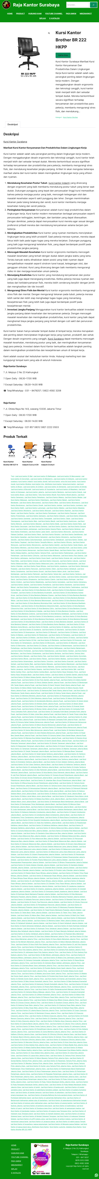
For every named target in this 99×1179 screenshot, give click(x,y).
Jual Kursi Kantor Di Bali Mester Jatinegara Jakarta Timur (49, 955)
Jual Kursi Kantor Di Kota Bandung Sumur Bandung (47, 624)
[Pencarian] (93, 4)
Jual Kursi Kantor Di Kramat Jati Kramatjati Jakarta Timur (65, 979)
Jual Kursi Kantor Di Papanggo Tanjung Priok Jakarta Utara (65, 1061)
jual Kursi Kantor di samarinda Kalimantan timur (49, 1098)
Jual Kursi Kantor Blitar (50, 502)
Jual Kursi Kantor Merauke (43, 664)
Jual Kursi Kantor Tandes (74, 540)
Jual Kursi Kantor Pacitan (25, 513)
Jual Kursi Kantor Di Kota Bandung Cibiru (39, 608)
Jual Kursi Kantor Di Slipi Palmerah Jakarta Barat (39, 770)
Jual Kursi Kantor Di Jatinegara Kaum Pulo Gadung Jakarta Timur (34, 952)
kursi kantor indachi (59, 183)
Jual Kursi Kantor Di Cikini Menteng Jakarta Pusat (34, 698)
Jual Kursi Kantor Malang (55, 497)
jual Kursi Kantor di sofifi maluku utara (31, 1119)
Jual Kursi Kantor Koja (68, 550)
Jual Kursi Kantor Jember (53, 505)
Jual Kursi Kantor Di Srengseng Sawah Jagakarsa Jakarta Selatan (55, 891)
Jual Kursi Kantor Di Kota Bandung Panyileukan (37, 619)
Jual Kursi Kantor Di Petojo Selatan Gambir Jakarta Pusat (43, 682)
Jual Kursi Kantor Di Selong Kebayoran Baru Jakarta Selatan (58, 828)
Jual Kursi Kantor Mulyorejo (61, 532)
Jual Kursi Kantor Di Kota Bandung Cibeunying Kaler (40, 606)
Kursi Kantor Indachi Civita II (47, 463)
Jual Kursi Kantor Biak (25, 664)
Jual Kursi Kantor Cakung (69, 561)
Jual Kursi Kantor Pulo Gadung (72, 555)
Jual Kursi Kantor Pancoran (28, 569)
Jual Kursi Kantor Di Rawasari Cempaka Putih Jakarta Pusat (56, 719)
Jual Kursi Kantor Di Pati (27, 640)
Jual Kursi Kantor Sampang (36, 516)
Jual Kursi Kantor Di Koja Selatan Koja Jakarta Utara (30, 1045)
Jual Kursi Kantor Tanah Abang (71, 545)
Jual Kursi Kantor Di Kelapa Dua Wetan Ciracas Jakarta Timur (56, 1000)
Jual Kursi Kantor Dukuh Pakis (71, 524)
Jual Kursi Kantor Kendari (56, 656)
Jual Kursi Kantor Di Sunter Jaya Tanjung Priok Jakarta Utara (48, 1066)
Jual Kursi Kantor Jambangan (26, 529)
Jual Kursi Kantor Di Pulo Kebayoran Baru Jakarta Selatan (38, 838)
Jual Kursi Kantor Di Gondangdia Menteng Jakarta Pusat (42, 701)
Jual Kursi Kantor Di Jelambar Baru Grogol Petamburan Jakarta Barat (56, 780)
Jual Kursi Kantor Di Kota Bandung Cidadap (26, 611)
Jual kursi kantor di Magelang (67, 489)
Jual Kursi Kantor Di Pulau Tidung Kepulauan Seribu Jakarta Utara (51, 1082)
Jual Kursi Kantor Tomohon (43, 661)
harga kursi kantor (69, 484)
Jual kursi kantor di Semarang (55, 487)
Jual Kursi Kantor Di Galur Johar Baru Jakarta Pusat (34, 714)
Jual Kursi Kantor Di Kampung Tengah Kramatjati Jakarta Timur (45, 984)
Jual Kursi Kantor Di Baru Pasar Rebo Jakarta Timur (29, 1008)
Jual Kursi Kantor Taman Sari (51, 574)
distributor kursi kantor (53, 484)
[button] (49, 33)
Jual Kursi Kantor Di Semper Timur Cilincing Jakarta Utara (62, 1037)
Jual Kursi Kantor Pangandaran (27, 587)
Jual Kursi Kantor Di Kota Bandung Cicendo (70, 608)
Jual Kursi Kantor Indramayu (76, 582)
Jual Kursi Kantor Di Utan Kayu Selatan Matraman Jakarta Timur (45, 936)
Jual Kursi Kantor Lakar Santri (39, 532)
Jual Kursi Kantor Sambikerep (72, 534)
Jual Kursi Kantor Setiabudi (66, 569)
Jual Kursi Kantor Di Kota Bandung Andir (36, 590)
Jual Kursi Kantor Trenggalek (41, 518)
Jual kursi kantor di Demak (77, 487)
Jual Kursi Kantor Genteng (37, 526)
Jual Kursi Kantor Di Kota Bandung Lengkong (45, 616)
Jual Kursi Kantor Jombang (73, 505)
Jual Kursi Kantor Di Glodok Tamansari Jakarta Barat (56, 743)
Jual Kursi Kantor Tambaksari (53, 540)
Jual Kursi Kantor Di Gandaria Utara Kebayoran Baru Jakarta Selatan (48, 833)
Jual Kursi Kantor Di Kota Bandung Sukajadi (57, 622)
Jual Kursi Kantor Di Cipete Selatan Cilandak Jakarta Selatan (33, 865)
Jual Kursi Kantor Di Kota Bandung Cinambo (59, 611)
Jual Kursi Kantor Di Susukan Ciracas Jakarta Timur (60, 1002)
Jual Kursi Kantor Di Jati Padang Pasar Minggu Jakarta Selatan (40, 881)
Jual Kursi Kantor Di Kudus (65, 637)
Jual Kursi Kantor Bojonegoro (69, 502)
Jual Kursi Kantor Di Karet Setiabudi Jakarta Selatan (64, 923)
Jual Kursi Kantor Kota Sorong (66, 667)
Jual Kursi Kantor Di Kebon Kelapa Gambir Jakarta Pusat (31, 677)
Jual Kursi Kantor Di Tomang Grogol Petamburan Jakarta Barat (61, 775)
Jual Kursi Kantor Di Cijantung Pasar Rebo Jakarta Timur (64, 1005)
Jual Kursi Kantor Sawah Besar (48, 550)
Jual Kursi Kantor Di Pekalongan (35, 635)
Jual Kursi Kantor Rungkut (51, 534)
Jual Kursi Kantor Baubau (57, 659)
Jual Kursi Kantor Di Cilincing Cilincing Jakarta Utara (54, 1034)
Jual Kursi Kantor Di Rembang (48, 640)
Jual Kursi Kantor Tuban (61, 518)
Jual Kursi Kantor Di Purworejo (71, 640)
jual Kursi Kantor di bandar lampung (29, 1092)
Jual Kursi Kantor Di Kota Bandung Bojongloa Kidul (33, 603)
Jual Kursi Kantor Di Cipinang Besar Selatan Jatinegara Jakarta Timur (55, 963)
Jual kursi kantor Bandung (54, 492)
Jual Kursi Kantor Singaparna (26, 579)
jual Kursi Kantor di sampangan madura (67, 1108)
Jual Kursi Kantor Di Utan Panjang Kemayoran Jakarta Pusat (44, 733)
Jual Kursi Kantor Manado (20, 656)
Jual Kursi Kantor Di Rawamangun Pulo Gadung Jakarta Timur (44, 947)
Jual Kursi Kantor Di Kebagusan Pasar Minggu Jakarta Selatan (51, 876)
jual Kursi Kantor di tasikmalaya (64, 1106)
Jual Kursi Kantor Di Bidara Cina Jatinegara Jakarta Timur (64, 958)
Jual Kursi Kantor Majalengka (33, 582)
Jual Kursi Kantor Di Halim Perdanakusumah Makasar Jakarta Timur (59, 989)
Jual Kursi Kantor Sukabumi (37, 577)
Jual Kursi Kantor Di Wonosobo (43, 643)
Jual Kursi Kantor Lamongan (35, 508)
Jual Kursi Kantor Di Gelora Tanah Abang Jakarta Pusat (61, 693)
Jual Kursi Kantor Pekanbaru (34, 497)
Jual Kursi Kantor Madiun (55, 508)
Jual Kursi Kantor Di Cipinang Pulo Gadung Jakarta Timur (64, 950)
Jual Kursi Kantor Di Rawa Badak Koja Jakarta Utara (69, 1045)
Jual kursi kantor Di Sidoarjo (63, 479)
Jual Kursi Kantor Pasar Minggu (34, 566)
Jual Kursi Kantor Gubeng (57, 526)
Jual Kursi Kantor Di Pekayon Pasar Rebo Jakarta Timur (49, 997)
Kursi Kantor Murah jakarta (67, 495)
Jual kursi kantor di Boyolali (21, 489)
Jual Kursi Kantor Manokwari (64, 664)
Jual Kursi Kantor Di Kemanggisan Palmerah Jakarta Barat (37, 788)
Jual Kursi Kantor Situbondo (76, 516)
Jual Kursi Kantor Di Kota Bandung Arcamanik (35, 592)
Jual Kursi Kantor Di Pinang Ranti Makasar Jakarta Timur (50, 987)
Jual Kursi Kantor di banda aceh (52, 1087)
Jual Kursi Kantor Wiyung (63, 542)
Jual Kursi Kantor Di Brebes (25, 637)
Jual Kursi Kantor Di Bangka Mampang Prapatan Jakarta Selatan (61, 897)
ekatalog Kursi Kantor (74, 1127)
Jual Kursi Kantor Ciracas (29, 561)
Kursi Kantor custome (57, 1127)
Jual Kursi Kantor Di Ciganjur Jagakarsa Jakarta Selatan (43, 889)
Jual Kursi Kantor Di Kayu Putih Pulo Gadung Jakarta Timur (37, 944)
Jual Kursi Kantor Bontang (51, 653)
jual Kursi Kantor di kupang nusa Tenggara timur (53, 1111)
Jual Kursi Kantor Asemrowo (66, 521)
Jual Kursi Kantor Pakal (32, 534)
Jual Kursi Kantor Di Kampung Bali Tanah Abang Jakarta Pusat (50, 690)
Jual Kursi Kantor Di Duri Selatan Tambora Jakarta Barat (63, 762)
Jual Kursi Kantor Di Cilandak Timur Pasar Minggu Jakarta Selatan (58, 883)
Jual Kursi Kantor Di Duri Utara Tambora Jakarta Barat (31, 764)
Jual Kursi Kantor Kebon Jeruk (55, 571)
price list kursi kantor (68, 481)
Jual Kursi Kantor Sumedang (55, 582)
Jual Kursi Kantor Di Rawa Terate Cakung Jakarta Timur (36, 1026)
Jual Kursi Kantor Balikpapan (52, 648)
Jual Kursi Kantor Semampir (38, 537)
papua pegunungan (40, 1124)
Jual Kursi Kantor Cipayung (49, 561)
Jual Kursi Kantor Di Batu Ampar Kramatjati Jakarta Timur (32, 981)
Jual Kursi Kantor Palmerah (30, 574)
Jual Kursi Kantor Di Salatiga (59, 627)
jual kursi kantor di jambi (31, 1087)
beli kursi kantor (54, 481)
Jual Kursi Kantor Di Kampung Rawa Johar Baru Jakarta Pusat (44, 717)
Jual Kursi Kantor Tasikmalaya (69, 587)
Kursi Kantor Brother (70, 117)
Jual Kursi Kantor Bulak (51, 524)
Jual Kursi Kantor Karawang (62, 585)
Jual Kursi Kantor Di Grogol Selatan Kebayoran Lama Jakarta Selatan (53, 846)
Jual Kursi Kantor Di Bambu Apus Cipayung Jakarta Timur (61, 1021)
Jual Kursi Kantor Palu (38, 656)
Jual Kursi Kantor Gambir (51, 545)
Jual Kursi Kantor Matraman (50, 555)
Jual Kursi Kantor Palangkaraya (43, 651)
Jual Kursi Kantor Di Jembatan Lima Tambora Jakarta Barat (56, 759)
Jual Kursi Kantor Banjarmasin (74, 648)
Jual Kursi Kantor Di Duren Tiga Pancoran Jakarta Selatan (38, 902)
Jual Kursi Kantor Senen (36, 548)
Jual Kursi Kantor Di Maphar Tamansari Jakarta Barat (68, 749)
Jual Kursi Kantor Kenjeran (71, 529)
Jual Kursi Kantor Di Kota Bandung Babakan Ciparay (35, 595)
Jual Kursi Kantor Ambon (41, 675)
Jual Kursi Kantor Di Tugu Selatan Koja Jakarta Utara (35, 1053)
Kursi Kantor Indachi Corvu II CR (30, 463)
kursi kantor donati (40, 481)
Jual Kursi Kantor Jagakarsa (57, 566)
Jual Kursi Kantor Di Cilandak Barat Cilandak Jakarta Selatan (52, 868)
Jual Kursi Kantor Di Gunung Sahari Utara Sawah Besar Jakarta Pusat (60, 735)
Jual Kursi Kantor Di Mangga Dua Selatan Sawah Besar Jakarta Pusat (36, 738)
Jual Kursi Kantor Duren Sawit (39, 558)
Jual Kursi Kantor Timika (25, 667)
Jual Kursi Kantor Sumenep (20, 518)
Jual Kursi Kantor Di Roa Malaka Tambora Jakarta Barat (49, 756)
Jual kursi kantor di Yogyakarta (43, 489)
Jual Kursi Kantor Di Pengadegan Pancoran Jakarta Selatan (44, 905)
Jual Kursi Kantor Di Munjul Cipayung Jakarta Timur (48, 1016)
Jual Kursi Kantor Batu (29, 521)
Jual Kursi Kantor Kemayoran (25, 550)
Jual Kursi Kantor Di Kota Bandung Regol (25, 622)
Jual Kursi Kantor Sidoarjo (56, 516)
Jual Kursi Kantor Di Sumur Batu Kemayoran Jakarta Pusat (32, 730)
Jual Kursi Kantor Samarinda (30, 648)
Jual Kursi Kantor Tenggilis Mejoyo (40, 542)
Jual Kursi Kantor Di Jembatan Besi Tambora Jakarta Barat (37, 767)
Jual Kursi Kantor (31, 495)
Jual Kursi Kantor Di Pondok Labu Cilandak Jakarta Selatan (63, 870)
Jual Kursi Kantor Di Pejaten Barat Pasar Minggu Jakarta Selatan (34, 873)
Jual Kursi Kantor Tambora (72, 574)
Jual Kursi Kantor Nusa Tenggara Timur (64, 672)
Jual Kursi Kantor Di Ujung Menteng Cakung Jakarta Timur (49, 1032)
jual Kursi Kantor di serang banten (60, 1103)
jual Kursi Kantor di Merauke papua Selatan (64, 1124)
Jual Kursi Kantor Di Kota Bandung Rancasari (71, 619)
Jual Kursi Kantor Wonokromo (30, 545)
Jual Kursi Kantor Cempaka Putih (57, 548)
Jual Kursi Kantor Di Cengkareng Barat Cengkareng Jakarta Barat (46, 815)
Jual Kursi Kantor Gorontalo (76, 656)
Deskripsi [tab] (13, 124)
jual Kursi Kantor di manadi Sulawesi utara (49, 1114)
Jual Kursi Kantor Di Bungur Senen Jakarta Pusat (39, 709)
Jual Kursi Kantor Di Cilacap (36, 645)
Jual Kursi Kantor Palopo (38, 659)
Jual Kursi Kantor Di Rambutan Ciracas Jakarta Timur (41, 1013)
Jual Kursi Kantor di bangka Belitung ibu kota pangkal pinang (50, 1095)
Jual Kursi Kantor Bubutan (32, 524)
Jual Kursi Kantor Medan (73, 497)
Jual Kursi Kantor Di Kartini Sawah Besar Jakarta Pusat (52, 741)
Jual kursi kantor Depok (73, 492)
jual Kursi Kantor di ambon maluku (58, 1119)
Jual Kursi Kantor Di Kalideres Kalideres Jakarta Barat (48, 825)
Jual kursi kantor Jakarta (35, 492)
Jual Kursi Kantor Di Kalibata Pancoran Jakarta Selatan (31, 899)
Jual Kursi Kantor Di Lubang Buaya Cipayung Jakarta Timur (37, 1010)
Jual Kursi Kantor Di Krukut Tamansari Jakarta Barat (64, 746)
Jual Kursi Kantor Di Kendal (38, 627)
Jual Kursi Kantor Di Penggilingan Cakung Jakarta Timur (42, 1029)
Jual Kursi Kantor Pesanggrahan (65, 563)
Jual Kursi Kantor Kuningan (66, 579)
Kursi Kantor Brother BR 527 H (10, 463)
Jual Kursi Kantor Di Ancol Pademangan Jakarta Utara (41, 1071)
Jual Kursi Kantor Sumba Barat (38, 672)
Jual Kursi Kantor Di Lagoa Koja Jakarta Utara (32, 1055)
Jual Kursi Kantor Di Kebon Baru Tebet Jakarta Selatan (37, 915)
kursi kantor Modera (23, 484)
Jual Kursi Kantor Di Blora (45, 637)
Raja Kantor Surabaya (36, 4)
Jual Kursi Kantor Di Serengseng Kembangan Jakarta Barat (52, 807)
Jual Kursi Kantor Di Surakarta (30, 629)
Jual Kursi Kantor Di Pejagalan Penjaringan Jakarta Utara (51, 1074)
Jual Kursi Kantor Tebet (47, 569)
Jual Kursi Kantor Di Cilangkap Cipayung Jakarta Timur (55, 1018)
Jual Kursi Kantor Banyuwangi (30, 502)
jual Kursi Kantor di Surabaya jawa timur (37, 1108)
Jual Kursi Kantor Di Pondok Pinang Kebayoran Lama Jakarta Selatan (42, 860)
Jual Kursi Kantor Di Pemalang (59, 635)
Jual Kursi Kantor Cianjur (57, 577)
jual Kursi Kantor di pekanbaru (53, 1092)
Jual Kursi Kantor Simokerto (58, 537)
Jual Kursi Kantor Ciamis (46, 579)
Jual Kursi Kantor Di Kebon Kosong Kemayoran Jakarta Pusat (44, 725)
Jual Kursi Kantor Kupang (33, 669)
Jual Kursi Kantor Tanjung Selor (73, 653)
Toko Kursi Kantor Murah (47, 495)
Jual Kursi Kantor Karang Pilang (49, 529)
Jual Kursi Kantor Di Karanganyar (23, 632)
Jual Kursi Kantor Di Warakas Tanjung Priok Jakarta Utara (32, 1063)
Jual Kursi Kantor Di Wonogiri (46, 632)
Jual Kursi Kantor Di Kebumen (66, 643)
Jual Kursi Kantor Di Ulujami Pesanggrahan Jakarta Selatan (38, 854)
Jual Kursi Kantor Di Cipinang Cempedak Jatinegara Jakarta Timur (35, 960)
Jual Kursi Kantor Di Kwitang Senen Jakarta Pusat (40, 704)
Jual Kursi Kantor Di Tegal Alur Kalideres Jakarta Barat (41, 823)
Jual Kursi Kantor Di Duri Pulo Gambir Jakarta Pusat (41, 680)
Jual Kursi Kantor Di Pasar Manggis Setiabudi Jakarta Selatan (63, 931)
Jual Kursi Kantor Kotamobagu (22, 661)
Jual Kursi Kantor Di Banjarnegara (60, 645)
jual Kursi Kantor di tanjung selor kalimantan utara (29, 1103)
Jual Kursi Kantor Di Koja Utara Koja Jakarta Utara (68, 1042)
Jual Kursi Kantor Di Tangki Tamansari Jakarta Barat (30, 751)
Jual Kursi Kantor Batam (58, 500)
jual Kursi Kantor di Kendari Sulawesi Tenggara (39, 1116)
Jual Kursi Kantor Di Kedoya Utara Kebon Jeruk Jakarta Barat (59, 793)
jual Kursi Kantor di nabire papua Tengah (70, 1121)
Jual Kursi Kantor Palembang (38, 500)
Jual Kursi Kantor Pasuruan (67, 513)
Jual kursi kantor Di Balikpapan (44, 476)
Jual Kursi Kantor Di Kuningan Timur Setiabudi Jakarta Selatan (46, 928)
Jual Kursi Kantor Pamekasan (45, 513)
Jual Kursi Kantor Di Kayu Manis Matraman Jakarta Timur (59, 939)
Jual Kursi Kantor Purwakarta (40, 585)
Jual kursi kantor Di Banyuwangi (68, 476)
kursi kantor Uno (38, 484)
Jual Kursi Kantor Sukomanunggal (29, 540)
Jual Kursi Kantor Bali (68, 669)
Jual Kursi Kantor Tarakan (64, 651)
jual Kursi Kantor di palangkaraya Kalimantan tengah (67, 1100)
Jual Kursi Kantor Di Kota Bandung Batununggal (33, 600)
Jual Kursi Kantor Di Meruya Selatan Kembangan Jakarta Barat (60, 809)
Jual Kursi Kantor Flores (51, 669)
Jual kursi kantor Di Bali (23, 476)
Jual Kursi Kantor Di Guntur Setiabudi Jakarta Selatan (30, 934)
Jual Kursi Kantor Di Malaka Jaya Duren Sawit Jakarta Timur (44, 973)
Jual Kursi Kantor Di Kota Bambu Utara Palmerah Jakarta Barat (52, 772)
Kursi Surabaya (56, 338)
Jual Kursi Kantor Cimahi (48, 587)
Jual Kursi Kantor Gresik (34, 505)
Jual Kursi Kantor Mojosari (41, 510)
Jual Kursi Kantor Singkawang (30, 653)
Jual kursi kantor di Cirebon (33, 487)
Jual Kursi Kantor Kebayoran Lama (41, 563)
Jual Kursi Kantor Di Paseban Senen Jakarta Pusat (40, 706)
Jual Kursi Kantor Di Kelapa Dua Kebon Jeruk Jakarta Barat (43, 799)
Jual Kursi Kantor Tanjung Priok (39, 553)
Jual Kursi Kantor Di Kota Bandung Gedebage (52, 614)
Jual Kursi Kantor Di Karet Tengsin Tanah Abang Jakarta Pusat (58, 685)
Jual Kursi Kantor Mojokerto (21, 510)
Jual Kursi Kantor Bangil (46, 521)
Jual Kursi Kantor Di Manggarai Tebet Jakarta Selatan (42, 918)
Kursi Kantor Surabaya (15, 141)
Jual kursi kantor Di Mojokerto (41, 479)
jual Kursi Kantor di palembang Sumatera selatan (40, 1090)
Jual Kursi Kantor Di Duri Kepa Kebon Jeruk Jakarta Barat (43, 791)
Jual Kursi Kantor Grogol (35, 571)
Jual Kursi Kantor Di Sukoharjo (53, 629)
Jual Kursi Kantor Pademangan (62, 553)
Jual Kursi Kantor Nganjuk (61, 510)
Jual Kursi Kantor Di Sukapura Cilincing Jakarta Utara (65, 1039)
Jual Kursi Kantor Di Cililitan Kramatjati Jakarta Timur (41, 995)
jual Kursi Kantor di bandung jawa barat (37, 1106)
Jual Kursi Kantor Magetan (74, 508)
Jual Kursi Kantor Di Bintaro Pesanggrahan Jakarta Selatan (66, 862)
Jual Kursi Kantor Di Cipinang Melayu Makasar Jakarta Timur (33, 992)
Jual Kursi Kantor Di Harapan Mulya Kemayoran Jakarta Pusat (64, 727)
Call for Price (63, 55)
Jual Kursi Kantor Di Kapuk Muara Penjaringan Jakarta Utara (57, 1077)
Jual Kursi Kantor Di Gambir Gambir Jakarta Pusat (69, 675)
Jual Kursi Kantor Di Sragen (75, 629)
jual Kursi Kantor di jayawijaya (22, 1124)
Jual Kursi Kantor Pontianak (21, 651)
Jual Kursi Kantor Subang (20, 585)
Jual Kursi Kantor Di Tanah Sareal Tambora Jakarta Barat (42, 754)
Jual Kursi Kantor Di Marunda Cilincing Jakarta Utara (30, 1042)
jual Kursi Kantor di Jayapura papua (42, 1121)
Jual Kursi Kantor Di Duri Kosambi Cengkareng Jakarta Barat (38, 820)
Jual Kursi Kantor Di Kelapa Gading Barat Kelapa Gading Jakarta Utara (36, 1047)
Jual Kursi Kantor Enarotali (63, 661)
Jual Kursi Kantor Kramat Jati (61, 558)
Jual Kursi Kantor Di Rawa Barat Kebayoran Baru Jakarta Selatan (58, 841)
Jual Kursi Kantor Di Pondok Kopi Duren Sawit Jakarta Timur (57, 976)
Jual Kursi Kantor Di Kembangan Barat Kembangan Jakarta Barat (60, 801)
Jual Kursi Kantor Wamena (44, 667)
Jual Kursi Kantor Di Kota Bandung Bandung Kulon (33, 598)
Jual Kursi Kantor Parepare (76, 659)
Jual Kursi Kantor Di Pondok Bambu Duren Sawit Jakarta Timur (53, 968)
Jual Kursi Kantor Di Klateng (68, 632)
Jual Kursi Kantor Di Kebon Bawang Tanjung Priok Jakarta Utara (45, 1058)
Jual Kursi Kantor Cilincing (29, 555)
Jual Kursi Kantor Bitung (19, 659)
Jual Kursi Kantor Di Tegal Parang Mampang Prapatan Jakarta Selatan (55, 910)
